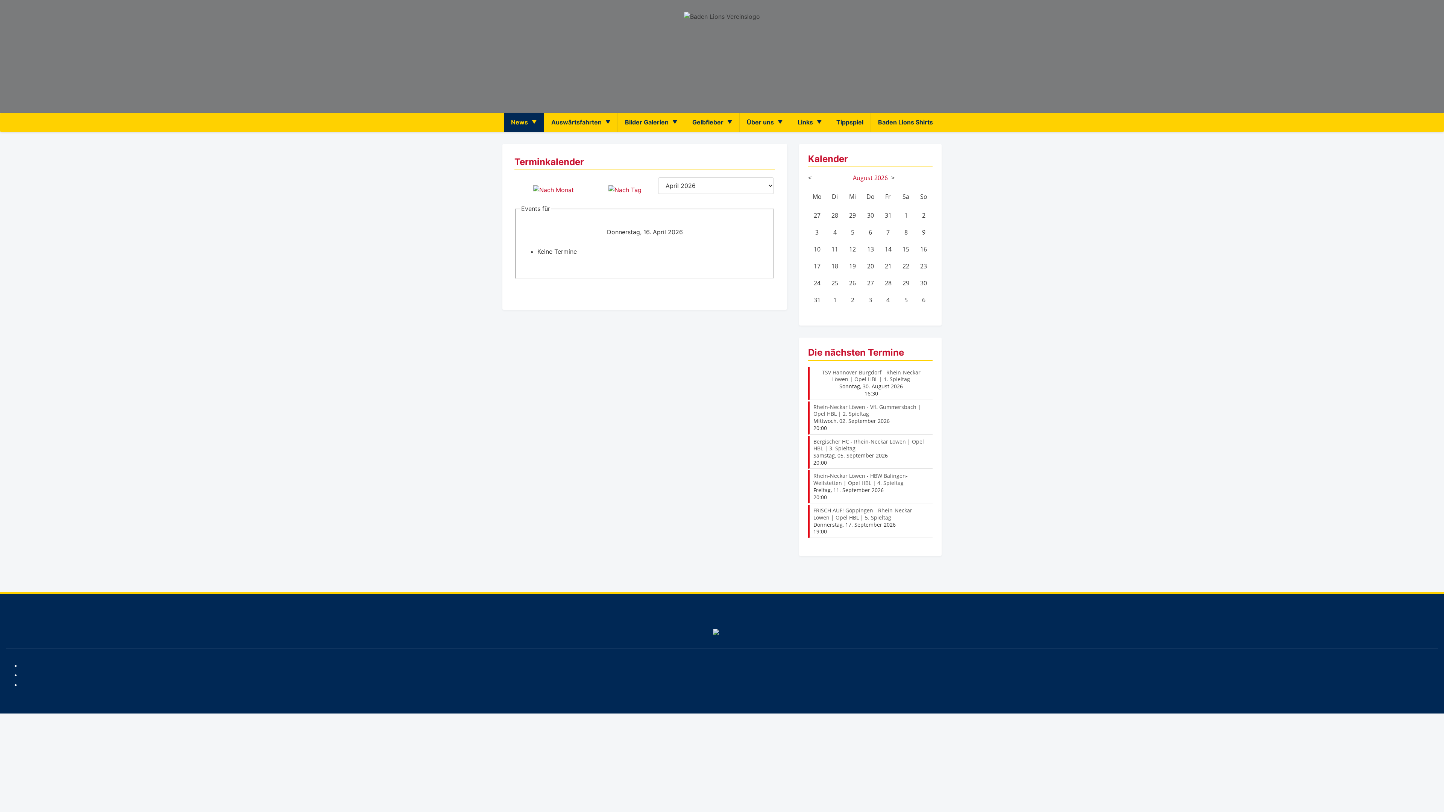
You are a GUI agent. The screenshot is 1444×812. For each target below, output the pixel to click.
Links (805, 122)
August (863, 178)
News (519, 122)
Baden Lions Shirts (905, 122)
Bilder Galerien (647, 122)
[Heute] (625, 190)
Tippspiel (849, 122)
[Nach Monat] (553, 190)
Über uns (760, 122)
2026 (881, 178)
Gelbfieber (708, 122)
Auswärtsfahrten (576, 122)
